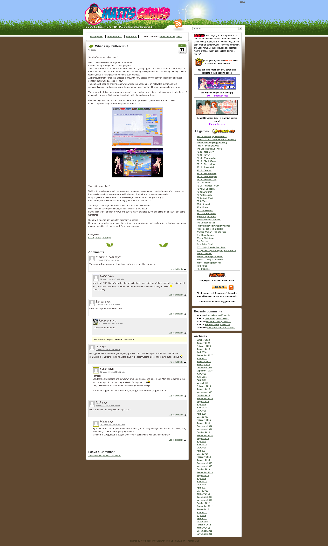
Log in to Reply (176, 269)
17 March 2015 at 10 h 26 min (108, 350)
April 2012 (202, 518)
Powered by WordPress (140, 541)
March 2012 (202, 522)
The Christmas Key (206, 223)
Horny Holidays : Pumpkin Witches (213, 226)
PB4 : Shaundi (203, 204)
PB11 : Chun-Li (204, 183)
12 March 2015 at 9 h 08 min (112, 279)
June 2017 (202, 358)
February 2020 (204, 346)
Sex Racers (202, 241)
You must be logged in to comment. (104, 455)
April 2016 (202, 380)
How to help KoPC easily (218, 315)
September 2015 (205, 398)
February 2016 (204, 386)
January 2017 (203, 364)
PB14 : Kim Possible (206, 173)
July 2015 (201, 404)
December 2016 (204, 368)
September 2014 (205, 435)
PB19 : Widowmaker (206, 158)
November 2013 (204, 466)
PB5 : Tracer (203, 201)
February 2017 (204, 361)
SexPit (98, 237)
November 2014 (204, 429)
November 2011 (204, 534)
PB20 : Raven (203, 155)
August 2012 (203, 509)
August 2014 (203, 438)
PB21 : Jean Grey (205, 152)
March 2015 (202, 417)
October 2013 (203, 469)
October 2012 (203, 503)
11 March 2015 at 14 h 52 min (108, 260)
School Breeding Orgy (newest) (212, 143)
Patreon (229, 60)
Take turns (202, 266)
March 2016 (202, 383)
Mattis (93, 50)
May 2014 (201, 448)
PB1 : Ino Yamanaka (206, 213)
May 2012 (201, 515)
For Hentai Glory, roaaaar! (218, 321)
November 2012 (204, 500)
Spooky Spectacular (206, 216)
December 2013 (204, 463)
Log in (242, 2)
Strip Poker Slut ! (205, 244)
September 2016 (205, 371)
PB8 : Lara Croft (204, 192)
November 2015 (204, 392)
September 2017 (205, 355)
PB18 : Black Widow (206, 161)
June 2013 (202, 481)
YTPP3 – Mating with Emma (210, 256)
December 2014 (204, 426)
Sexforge (106, 237)
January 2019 (203, 349)
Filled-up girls (203, 269)
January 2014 (203, 460)
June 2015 (202, 408)
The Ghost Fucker (205, 235)
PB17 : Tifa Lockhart (206, 164)
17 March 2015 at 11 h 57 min (112, 372)
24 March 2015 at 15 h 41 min (112, 425)
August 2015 (203, 401)
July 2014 (201, 441)
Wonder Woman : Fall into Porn (211, 232)
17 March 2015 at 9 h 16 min (111, 324)
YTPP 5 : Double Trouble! (209, 220)
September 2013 (205, 472)
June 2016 (202, 377)
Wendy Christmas (205, 238)
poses (179, 36)
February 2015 (204, 420)
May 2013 (201, 485)
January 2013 (203, 494)
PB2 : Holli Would (205, 210)
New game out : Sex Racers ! (221, 327)
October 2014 (203, 432)
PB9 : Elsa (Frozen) (206, 189)
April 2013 (202, 488)
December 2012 (204, 497)
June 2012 (202, 512)
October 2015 (203, 395)
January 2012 (203, 528)
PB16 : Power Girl (205, 167)
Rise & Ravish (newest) (208, 146)
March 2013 (202, 491)
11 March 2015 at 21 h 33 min (108, 305)
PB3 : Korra (202, 207)
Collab (91, 237)
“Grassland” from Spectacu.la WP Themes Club (176, 541)
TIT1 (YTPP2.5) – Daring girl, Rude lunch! (216, 250)
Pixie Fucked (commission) (210, 229)
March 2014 (202, 454)
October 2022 (203, 340)
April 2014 (202, 451)
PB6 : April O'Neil (205, 198)
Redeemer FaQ (114, 36)
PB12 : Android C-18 (206, 179)
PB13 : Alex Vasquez (207, 176)
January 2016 (203, 389)
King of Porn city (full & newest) (212, 136)
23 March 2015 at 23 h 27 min (108, 406)
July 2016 (201, 374)
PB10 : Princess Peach (208, 186)
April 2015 (202, 414)
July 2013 (201, 478)
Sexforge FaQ (96, 36)
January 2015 (203, 423)
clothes (163, 36)
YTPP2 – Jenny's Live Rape (210, 260)
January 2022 (203, 343)
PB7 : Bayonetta (205, 195)
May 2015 (201, 411)
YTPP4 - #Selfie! (204, 253)
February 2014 (204, 457)
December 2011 (204, 531)
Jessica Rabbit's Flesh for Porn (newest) (216, 139)
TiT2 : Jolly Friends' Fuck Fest (211, 247)
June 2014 (202, 445)
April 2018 (202, 352)
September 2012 (205, 506)
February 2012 (204, 525)
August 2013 (203, 475)
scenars (171, 36)
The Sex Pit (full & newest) (209, 149)
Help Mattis (131, 36)
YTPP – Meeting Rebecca (209, 263)
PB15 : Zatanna (204, 170)
